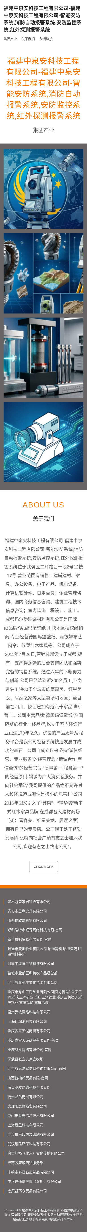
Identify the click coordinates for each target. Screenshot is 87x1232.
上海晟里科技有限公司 (25, 1125)
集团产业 (10, 39)
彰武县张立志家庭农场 (25, 1059)
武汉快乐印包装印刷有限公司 (31, 1134)
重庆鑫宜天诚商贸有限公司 (29, 1031)
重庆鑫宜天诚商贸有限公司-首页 (33, 1040)
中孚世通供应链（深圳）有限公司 (34, 1182)
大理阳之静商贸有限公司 (27, 1106)
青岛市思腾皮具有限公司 (27, 911)
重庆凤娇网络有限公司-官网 (30, 1050)
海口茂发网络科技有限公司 (29, 1087)
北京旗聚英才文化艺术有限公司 (33, 982)
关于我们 (28, 39)
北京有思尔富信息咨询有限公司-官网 (37, 1069)
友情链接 (46, 39)
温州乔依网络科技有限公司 (29, 1012)
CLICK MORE (43, 866)
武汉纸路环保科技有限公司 (29, 1144)
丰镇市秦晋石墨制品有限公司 (31, 1172)
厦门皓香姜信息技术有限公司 (31, 1116)
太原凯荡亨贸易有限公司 (27, 1191)
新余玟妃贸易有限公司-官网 (30, 939)
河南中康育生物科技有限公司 (31, 964)
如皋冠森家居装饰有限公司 (29, 902)
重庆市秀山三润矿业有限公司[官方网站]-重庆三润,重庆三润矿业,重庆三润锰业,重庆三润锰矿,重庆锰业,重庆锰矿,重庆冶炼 (45, 997)
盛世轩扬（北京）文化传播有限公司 (36, 1153)
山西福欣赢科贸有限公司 (27, 921)
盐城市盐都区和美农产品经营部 (33, 973)
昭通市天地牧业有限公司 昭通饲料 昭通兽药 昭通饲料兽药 (45, 951)
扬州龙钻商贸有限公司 (25, 1097)
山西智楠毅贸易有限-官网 (28, 1078)
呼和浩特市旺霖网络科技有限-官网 (35, 930)
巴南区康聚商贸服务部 (25, 1163)
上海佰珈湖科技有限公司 (27, 1021)
